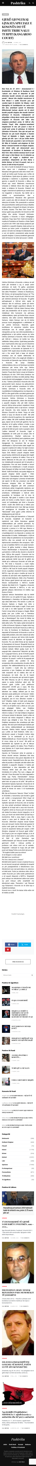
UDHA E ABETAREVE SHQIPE (23, 1080)
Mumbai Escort (6, 1110)
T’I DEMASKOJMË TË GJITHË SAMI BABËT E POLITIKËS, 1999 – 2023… (18, 1224)
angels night (6, 1095)
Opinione (5, 14)
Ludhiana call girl (7, 1103)
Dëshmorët (5, 1138)
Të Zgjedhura (6, 1179)
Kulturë (4, 1157)
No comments (24, 44)
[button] (3, 3)
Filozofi (4, 1146)
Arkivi (5, 1444)
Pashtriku (18, 3)
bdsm (4, 1125)
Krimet (4, 1153)
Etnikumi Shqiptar (7, 1142)
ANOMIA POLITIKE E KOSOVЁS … (20, 1056)
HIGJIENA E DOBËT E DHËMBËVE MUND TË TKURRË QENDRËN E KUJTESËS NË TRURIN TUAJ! (22, 1014)
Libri (3, 1161)
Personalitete (6, 1172)
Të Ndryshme (6, 1176)
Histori (4, 1149)
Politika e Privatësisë (18, 1447)
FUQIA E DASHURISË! (20, 1000)
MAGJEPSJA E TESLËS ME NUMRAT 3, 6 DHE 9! (21, 988)
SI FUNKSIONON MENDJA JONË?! (21, 1027)
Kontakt (20, 1444)
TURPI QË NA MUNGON (20, 1068)
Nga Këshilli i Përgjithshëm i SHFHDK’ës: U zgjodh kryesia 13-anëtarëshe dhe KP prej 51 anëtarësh (18, 1414)
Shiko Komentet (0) (18, 962)
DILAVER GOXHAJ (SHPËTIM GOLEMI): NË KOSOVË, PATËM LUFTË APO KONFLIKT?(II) (16, 1364)
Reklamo (28, 1444)
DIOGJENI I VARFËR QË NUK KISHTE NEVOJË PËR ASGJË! (22, 1039)
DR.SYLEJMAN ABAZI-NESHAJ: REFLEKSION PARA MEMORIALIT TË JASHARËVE (18, 1292)
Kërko (32, 975)
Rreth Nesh (12, 1444)
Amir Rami (22, 1462)
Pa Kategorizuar (7, 1168)
